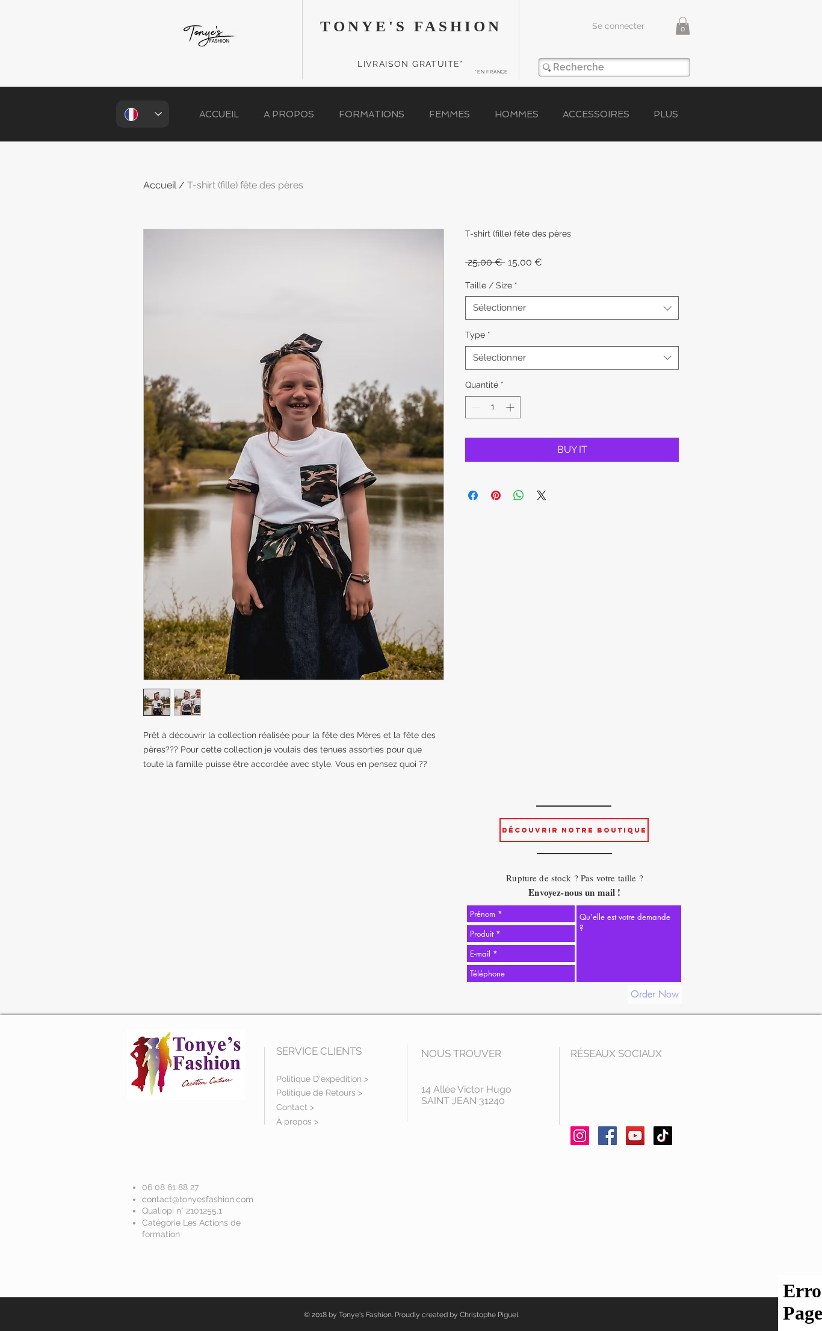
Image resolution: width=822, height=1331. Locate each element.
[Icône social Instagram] (579, 1135)
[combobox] (572, 308)
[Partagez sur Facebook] (473, 495)
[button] (682, 26)
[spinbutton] (493, 407)
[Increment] (511, 407)
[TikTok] (663, 1135)
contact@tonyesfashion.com (197, 1199)
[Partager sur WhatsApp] (518, 495)
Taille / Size (491, 285)
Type (477, 335)
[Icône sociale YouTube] (635, 1135)
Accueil (159, 185)
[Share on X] (541, 495)
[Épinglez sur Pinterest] (496, 495)
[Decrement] (474, 407)
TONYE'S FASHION (411, 26)
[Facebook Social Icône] (607, 1135)
